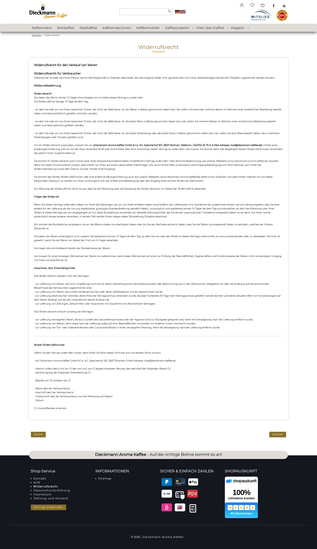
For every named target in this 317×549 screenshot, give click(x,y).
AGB (36, 482)
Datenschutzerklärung (51, 490)
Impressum (42, 494)
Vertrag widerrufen (48, 507)
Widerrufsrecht (45, 486)
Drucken (277, 434)
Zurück (38, 434)
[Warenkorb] (263, 6)
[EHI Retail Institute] (282, 20)
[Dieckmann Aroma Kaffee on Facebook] (273, 6)
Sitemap (105, 478)
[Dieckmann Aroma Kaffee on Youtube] (284, 6)
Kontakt (39, 478)
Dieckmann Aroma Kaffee (163, 537)
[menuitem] (42, 27)
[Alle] (169, 12)
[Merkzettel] (252, 6)
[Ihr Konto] (242, 6)
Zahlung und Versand (50, 498)
